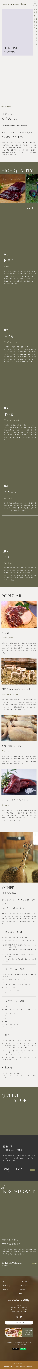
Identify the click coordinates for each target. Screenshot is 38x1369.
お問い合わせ (20, 1323)
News (22, 1293)
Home (6, 1282)
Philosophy (10, 1285)
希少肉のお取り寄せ (28, 1332)
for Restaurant (26, 1285)
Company (24, 1289)
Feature (9, 1291)
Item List (24, 1282)
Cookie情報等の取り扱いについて (19, 1344)
